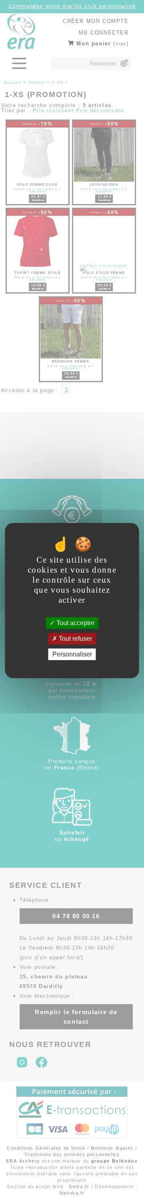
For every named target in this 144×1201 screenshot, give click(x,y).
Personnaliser (72, 654)
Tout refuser (74, 638)
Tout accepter (74, 623)
